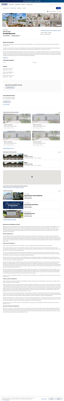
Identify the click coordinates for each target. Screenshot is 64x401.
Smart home (17, 4)
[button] (58, 8)
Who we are (11, 4)
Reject (51, 398)
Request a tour (7, 101)
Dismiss (58, 398)
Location (24, 8)
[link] (14, 20)
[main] (32, 205)
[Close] (62, 398)
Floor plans (19, 8)
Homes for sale (13, 8)
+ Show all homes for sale (8, 148)
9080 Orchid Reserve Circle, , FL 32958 (51, 30)
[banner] (32, 1)
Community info (6, 8)
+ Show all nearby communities (9, 219)
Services (23, 4)
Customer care (29, 4)
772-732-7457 (6, 104)
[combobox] (55, 4)
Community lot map (10, 87)
